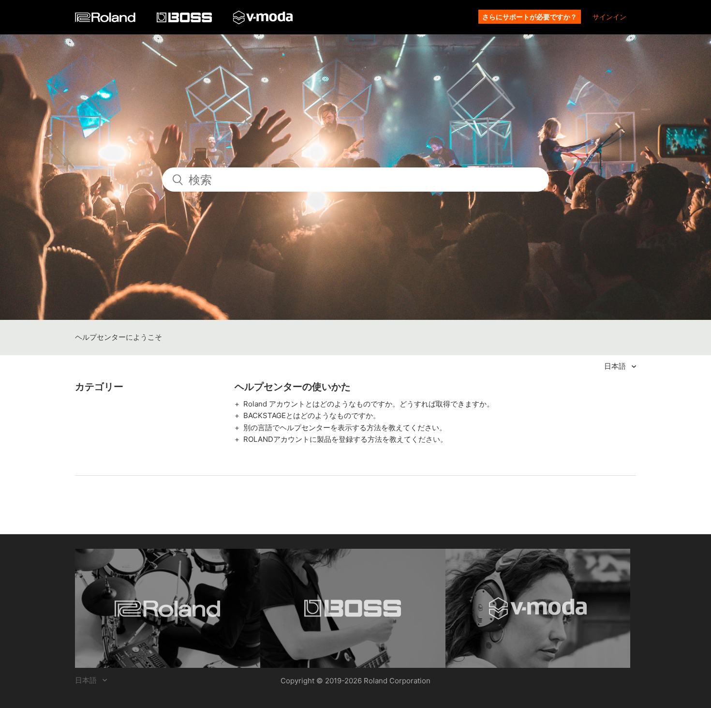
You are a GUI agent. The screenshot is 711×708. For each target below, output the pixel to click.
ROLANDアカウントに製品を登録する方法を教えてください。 (345, 439)
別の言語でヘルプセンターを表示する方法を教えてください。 (344, 427)
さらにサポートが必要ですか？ (529, 17)
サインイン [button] (609, 17)
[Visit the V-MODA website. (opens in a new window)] (538, 608)
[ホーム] (106, 19)
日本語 (616, 366)
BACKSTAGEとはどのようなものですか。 (311, 415)
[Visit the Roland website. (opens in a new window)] (167, 608)
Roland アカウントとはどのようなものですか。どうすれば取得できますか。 (368, 403)
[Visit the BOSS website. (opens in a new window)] (352, 608)
